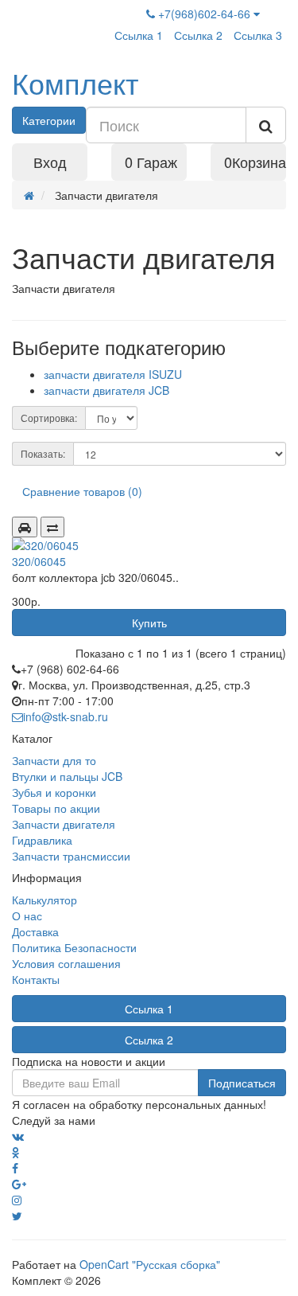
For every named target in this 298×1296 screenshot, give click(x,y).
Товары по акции (56, 808)
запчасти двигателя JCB (106, 390)
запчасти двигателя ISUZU (113, 374)
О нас (27, 915)
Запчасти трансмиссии (71, 856)
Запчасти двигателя (63, 824)
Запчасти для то (54, 760)
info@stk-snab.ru (65, 716)
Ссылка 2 (198, 35)
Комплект (75, 82)
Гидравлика (42, 840)
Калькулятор (44, 900)
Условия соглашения (66, 963)
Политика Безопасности (74, 947)
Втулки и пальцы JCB (67, 776)
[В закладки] (24, 527)
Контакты (36, 979)
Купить (149, 622)
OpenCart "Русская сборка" (149, 1264)
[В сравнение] (52, 527)
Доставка (35, 931)
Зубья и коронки (54, 792)
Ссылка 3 (258, 35)
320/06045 (39, 561)
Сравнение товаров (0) (82, 491)
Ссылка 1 (138, 35)
